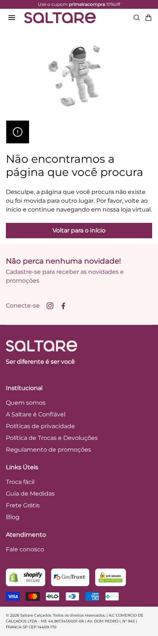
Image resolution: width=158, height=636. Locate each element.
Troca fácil (20, 481)
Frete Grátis (23, 505)
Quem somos (26, 402)
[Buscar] (137, 17)
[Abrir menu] (12, 17)
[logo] (60, 17)
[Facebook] (63, 305)
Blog (12, 517)
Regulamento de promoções (48, 449)
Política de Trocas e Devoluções (52, 437)
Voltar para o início (79, 230)
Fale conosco (25, 549)
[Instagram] (50, 305)
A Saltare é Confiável (35, 414)
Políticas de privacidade (40, 426)
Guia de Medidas (30, 493)
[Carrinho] (148, 17)
